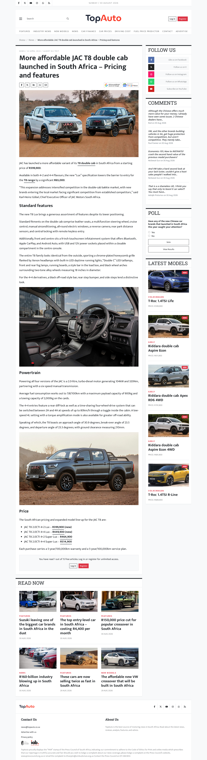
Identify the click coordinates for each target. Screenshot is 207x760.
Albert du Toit (51, 51)
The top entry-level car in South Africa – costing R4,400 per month (78, 626)
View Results (168, 249)
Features (24, 31)
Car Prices (105, 31)
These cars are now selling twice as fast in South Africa (77, 681)
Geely (151, 342)
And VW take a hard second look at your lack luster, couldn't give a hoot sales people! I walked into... (167, 172)
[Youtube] (31, 3)
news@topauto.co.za (30, 727)
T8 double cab (86, 163)
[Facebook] (19, 3)
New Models (61, 31)
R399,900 (58, 527)
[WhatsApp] (43, 3)
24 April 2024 (34, 51)
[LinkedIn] (49, 3)
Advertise (182, 31)
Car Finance (88, 31)
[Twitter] (25, 3)
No (153, 236)
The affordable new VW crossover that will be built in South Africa (119, 681)
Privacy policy (27, 737)
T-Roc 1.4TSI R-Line (163, 495)
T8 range (29, 180)
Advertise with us (28, 732)
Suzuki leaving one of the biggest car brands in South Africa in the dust (37, 626)
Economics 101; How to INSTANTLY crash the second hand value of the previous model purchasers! (166, 154)
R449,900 (58, 531)
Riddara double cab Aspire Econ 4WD (163, 447)
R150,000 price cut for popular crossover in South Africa (118, 624)
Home (22, 39)
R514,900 (66, 541)
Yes (153, 232)
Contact (167, 31)
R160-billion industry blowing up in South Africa (35, 681)
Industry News (42, 31)
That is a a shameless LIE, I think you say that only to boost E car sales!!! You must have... (167, 189)
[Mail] (45, 85)
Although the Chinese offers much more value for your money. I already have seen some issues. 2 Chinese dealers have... (167, 115)
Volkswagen (156, 297)
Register (182, 19)
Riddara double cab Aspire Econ (163, 348)
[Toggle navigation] (20, 19)
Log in (172, 19)
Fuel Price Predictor (146, 31)
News (75, 31)
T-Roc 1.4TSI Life (161, 301)
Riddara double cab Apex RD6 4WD (168, 398)
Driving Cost (123, 31)
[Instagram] (37, 3)
